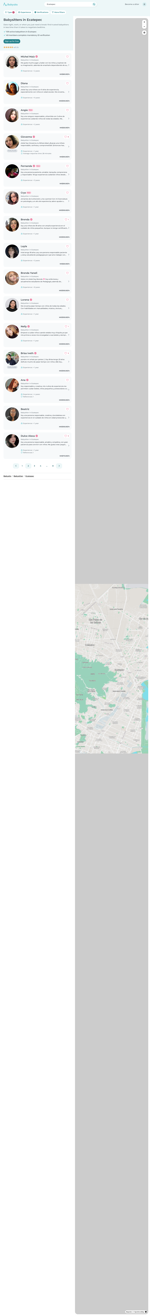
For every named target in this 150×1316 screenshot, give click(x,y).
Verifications (42, 12)
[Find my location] (144, 32)
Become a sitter (132, 4)
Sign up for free (12, 41)
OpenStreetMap (139, 1312)
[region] (111, 666)
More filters (59, 12)
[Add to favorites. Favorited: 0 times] (67, 56)
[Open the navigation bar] (144, 4)
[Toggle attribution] (146, 1311)
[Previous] (16, 466)
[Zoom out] (144, 26)
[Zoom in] (144, 22)
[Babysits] (11, 4)
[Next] (59, 466)
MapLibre (129, 1312)
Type (10, 12)
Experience (25, 12)
